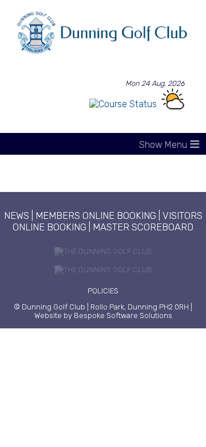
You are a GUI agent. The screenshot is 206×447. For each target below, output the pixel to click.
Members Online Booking (95, 215)
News (16, 215)
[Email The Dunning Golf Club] (103, 274)
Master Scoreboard (143, 227)
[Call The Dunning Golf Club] (103, 256)
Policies (103, 291)
